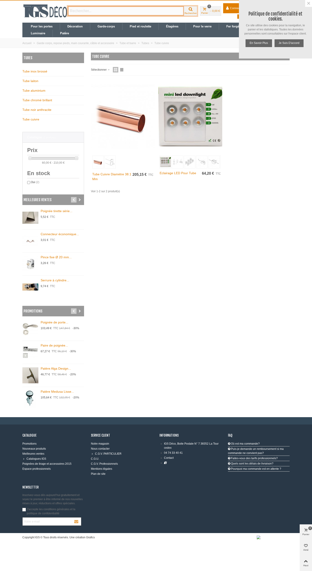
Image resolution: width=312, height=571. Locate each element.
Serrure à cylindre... (55, 280)
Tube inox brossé (34, 71)
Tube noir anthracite (36, 110)
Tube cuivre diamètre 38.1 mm (111, 176)
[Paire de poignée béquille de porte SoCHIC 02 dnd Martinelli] (30, 352)
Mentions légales (101, 468)
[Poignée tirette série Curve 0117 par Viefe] (30, 218)
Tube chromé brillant (37, 100)
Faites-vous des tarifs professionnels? (254, 458)
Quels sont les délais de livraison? (251, 463)
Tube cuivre (30, 119)
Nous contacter (100, 448)
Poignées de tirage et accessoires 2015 (46, 463)
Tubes (28, 58)
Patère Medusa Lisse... (57, 391)
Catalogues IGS (36, 458)
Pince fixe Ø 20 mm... (56, 257)
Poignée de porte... (54, 322)
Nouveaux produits (34, 448)
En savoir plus (259, 43)
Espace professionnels (36, 468)
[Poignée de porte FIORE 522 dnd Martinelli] (30, 329)
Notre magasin (100, 443)
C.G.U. (95, 458)
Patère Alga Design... (56, 368)
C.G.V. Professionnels (104, 463)
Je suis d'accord (289, 43)
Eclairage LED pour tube (178, 173)
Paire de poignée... (54, 345)
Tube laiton (30, 81)
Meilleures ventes (38, 199)
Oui (35, 182)
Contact (169, 457)
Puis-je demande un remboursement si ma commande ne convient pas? (256, 451)
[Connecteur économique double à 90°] (30, 241)
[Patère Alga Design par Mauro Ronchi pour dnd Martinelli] (30, 375)
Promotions (33, 311)
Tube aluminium (33, 90)
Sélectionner (99, 69)
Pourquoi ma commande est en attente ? (255, 468)
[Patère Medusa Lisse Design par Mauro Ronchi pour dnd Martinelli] (30, 398)
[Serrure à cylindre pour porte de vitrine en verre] (30, 287)
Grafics (90, 537)
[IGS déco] (45, 11)
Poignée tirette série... (56, 211)
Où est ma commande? (245, 443)
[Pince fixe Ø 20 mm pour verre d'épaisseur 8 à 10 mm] (30, 264)
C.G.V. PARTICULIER (108, 453)
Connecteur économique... (60, 234)
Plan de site (98, 473)
